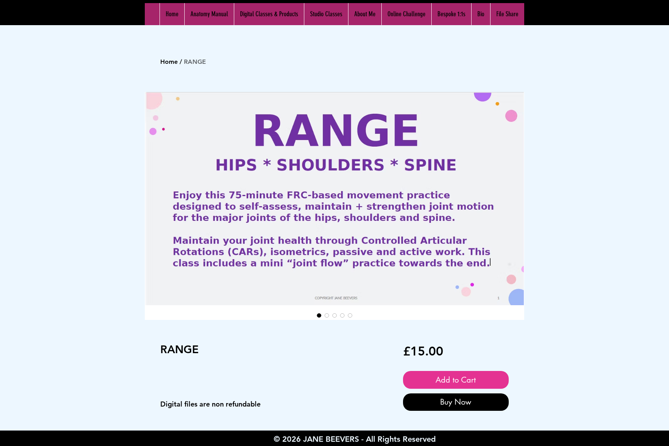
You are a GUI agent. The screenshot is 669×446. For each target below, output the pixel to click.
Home (169, 61)
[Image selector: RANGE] (319, 315)
